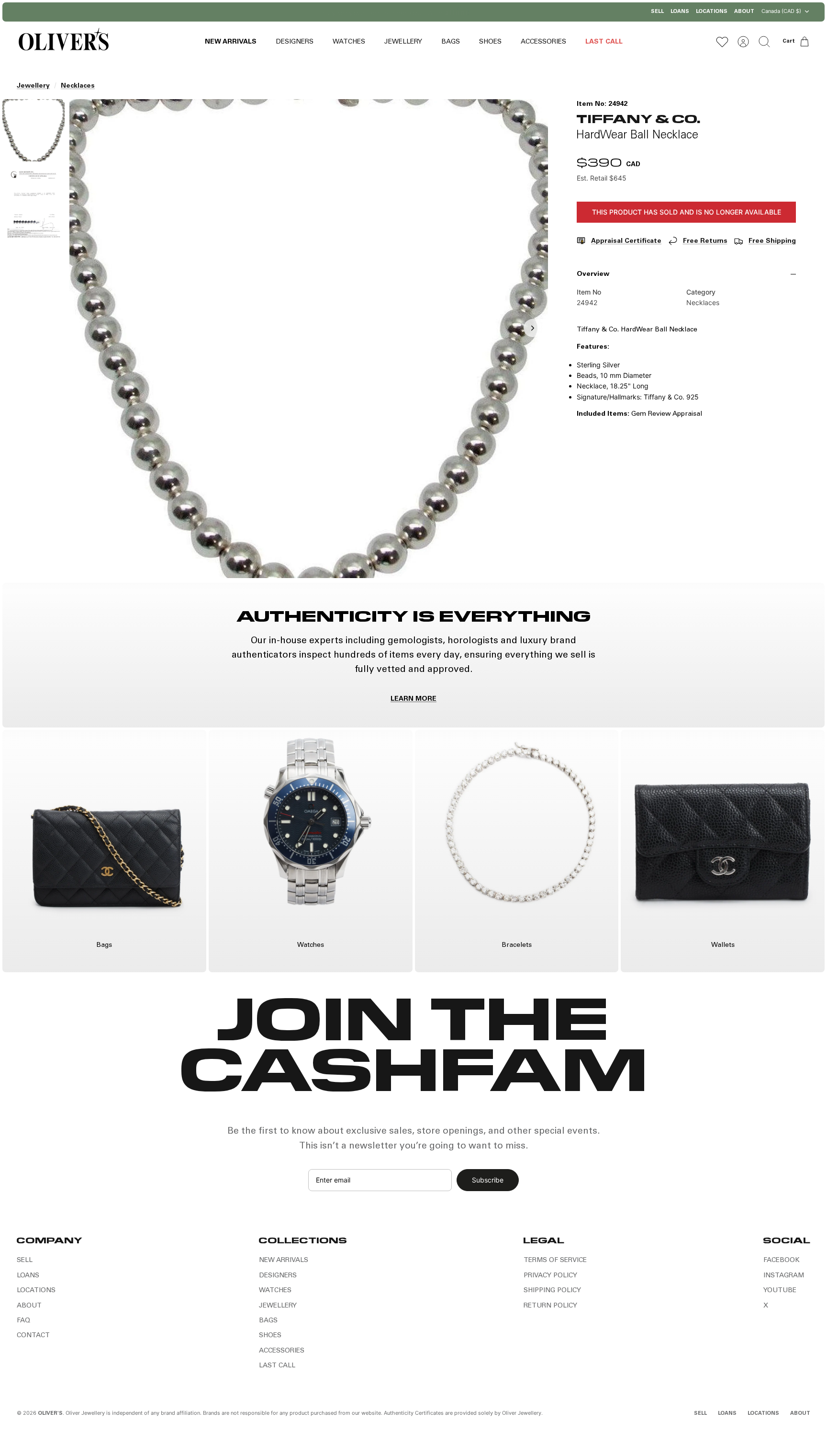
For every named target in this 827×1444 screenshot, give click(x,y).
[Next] (511, 12)
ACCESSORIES (543, 42)
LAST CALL (604, 42)
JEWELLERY (403, 42)
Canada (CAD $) (781, 11)
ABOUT (744, 11)
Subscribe (487, 1180)
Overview (593, 274)
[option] (308, 338)
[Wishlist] (722, 41)
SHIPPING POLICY (552, 1290)
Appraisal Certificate (626, 241)
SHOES (490, 42)
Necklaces (78, 86)
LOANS (680, 11)
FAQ (23, 1321)
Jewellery (33, 86)
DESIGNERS (294, 42)
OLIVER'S (50, 1413)
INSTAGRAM (783, 1276)
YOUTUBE (779, 1290)
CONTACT (33, 1335)
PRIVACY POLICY (550, 1276)
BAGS (450, 42)
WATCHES (349, 42)
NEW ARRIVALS (231, 42)
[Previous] (315, 12)
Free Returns (705, 241)
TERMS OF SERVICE (555, 1260)
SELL (657, 11)
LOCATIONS (711, 11)
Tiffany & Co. (638, 118)
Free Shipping (772, 241)
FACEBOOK (781, 1260)
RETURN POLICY (550, 1306)
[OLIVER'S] (63, 41)
